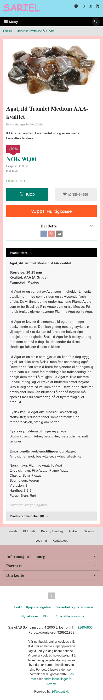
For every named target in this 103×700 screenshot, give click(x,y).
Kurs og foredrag (52, 531)
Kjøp (30, 194)
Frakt (18, 607)
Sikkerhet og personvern (74, 607)
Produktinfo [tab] (19, 252)
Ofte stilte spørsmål (70, 616)
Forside (7, 30)
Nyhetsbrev (30, 616)
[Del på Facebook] (43, 234)
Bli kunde (29, 531)
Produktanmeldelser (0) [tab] (27, 515)
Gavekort (89, 531)
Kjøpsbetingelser (39, 607)
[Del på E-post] (59, 234)
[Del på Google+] (51, 234)
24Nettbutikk (60, 691)
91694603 (85, 627)
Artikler (73, 531)
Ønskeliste (77, 194)
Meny (13, 22)
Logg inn (41, 540)
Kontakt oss (60, 540)
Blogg (47, 616)
